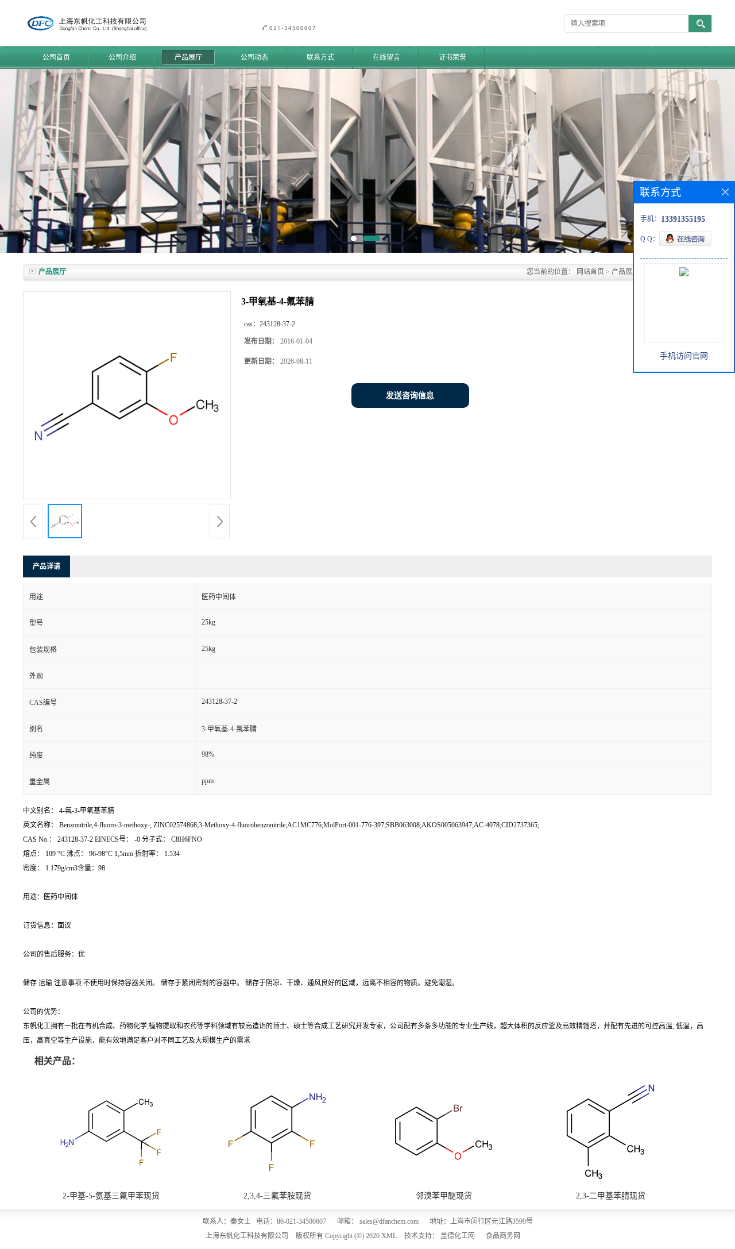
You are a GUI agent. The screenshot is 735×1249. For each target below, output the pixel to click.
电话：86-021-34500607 (291, 1221)
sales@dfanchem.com (389, 1221)
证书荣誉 (452, 57)
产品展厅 (188, 57)
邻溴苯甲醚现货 (444, 1196)
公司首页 (56, 57)
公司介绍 (122, 57)
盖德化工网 (457, 1236)
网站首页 (590, 272)
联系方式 (320, 57)
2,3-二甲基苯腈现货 (610, 1196)
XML (389, 1236)
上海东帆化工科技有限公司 (247, 1236)
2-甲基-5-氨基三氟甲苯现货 (111, 1196)
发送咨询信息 (410, 395)
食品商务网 (503, 1236)
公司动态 (254, 57)
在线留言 (386, 57)
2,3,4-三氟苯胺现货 (277, 1196)
